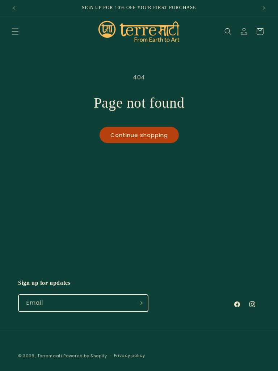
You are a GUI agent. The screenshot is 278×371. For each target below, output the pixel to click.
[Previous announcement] (14, 8)
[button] (15, 31)
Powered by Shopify (85, 356)
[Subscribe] (140, 303)
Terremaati (50, 356)
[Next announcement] (264, 8)
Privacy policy (129, 355)
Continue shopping (139, 135)
